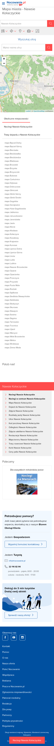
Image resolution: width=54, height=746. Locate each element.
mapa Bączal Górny (13, 146)
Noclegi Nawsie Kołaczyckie (27, 740)
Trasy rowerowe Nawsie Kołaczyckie (25, 443)
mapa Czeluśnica (12, 179)
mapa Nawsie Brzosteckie (16, 267)
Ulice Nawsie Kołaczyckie (20, 419)
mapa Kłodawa (11, 230)
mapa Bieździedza (13, 157)
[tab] (16, 119)
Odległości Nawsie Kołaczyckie (23, 427)
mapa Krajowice (11, 241)
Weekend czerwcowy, (40, 732)
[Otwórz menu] (3, 3)
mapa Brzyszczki (12, 172)
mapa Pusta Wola (12, 285)
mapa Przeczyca (12, 278)
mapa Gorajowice (12, 204)
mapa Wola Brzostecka (15, 336)
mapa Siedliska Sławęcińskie (17, 296)
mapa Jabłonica (11, 212)
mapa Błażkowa (11, 161)
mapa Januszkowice (13, 215)
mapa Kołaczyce (12, 234)
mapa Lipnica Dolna (13, 248)
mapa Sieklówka (12, 300)
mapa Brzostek (11, 164)
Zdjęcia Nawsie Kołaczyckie (21, 410)
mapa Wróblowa (12, 343)
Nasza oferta (8, 663)
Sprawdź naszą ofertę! (19, 615)
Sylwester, (28, 732)
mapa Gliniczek (11, 190)
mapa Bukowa (11, 175)
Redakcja (7, 703)
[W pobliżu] (21, 31)
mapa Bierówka (11, 150)
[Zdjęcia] (38, 31)
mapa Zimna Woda (13, 347)
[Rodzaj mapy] (4, 31)
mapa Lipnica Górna (13, 252)
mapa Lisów (10, 256)
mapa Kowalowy (12, 237)
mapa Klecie (10, 226)
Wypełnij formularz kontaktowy (23, 544)
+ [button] (4, 59)
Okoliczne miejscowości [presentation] (16, 118)
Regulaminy (8, 726)
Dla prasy (7, 709)
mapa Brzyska (11, 168)
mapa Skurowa (11, 307)
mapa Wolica (10, 340)
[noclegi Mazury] (27, 483)
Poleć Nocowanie (11, 669)
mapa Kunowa (11, 245)
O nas (5, 657)
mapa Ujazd (10, 329)
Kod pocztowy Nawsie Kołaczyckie (24, 423)
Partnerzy (7, 715)
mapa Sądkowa (11, 292)
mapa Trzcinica (11, 325)
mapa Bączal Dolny (13, 142)
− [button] (4, 63)
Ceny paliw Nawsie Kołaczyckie (23, 451)
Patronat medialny (11, 697)
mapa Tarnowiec (12, 321)
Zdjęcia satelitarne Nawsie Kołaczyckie (26, 431)
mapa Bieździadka (13, 153)
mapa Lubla (10, 259)
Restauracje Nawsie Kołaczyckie (23, 435)
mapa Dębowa (11, 183)
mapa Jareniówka (12, 219)
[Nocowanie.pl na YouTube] (14, 637)
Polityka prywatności (12, 720)
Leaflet (28, 111)
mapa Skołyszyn (12, 303)
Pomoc (5, 652)
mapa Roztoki (11, 289)
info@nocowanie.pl (17, 560)
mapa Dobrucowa (12, 186)
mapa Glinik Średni (13, 197)
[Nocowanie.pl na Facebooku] (5, 637)
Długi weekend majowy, (14, 732)
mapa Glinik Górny (13, 194)
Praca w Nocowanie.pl (13, 686)
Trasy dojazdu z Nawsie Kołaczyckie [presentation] (22, 134)
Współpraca (8, 674)
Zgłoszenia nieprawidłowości (17, 692)
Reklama (6, 680)
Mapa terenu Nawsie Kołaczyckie (23, 439)
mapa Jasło (10, 223)
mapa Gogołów (11, 201)
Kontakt (6, 646)
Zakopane (27, 735)
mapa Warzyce (11, 332)
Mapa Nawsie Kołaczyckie (20, 402)
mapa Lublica (10, 263)
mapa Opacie (10, 270)
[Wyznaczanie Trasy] (13, 31)
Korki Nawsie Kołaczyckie (20, 447)
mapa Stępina (11, 318)
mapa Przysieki (11, 281)
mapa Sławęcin (11, 311)
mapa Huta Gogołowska (15, 208)
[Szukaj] (50, 23)
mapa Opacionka (12, 274)
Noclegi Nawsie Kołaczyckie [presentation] (18, 126)
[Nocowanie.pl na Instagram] (22, 637)
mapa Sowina (10, 314)
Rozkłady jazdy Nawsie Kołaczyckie (24, 415)
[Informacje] (30, 31)
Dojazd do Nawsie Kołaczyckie (22, 406)
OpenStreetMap (38, 111)
